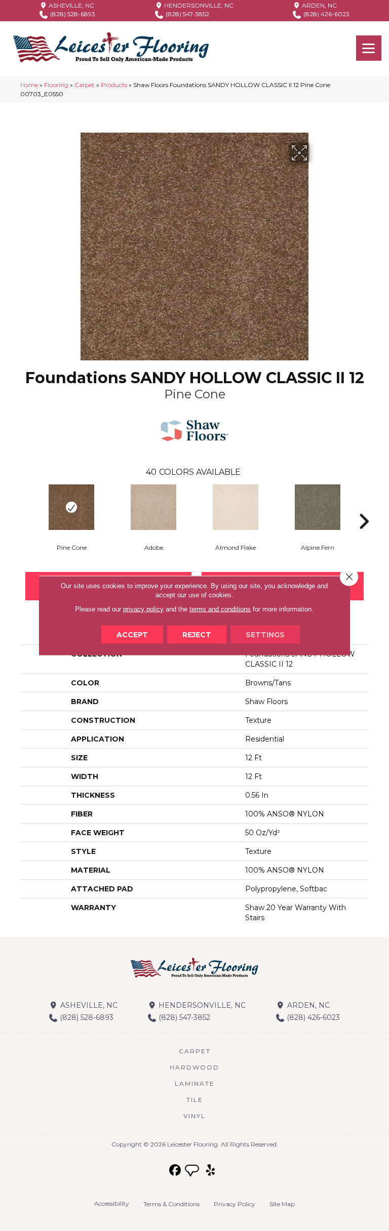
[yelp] (211, 1170)
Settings (265, 634)
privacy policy (143, 609)
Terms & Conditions (171, 1204)
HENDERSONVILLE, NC (198, 5)
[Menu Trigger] (368, 48)
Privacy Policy (234, 1204)
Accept (132, 634)
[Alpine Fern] (318, 507)
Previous (25, 506)
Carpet (84, 85)
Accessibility (111, 1203)
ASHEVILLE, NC (70, 5)
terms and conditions (220, 609)
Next (363, 506)
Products (114, 85)
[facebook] (175, 1170)
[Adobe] (153, 507)
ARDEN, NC (318, 5)
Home (29, 85)
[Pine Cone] (71, 507)
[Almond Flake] (235, 507)
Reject (196, 634)
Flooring (56, 85)
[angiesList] (193, 1172)
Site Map (282, 1204)
